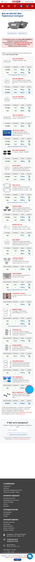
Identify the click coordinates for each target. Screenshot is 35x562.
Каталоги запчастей (9, 498)
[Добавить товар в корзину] (29, 69)
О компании (7, 486)
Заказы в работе (8, 526)
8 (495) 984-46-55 (12, 539)
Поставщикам (7, 512)
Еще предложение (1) (18, 75)
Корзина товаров (8, 530)
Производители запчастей (11, 500)
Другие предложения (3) (17, 202)
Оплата (5, 504)
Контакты (6, 488)
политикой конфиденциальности (21, 439)
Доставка (6, 506)
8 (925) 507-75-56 (12, 541)
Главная (4, 10)
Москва (5, 1)
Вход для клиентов (8, 522)
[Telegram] (21, 7)
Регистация (6, 524)
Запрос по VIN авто (9, 528)
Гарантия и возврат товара (11, 492)
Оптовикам (6, 514)
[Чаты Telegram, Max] (30, 556)
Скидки (5, 516)
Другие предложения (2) (17, 290)
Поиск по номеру (8, 502)
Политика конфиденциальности (12, 490)
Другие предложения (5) (17, 146)
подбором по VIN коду (25, 412)
